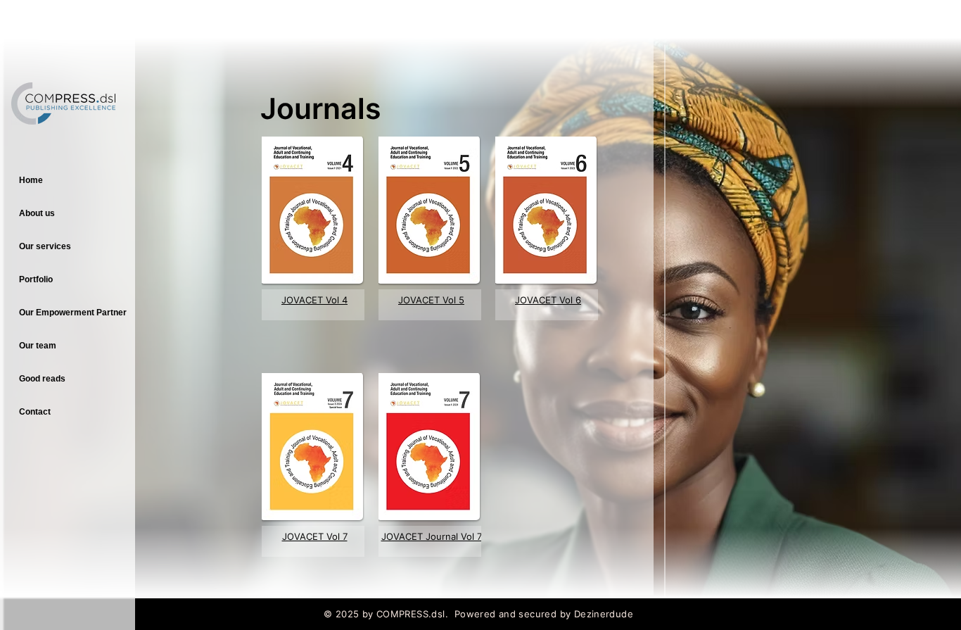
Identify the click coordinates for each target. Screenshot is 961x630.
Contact (35, 412)
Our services (45, 246)
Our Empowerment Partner (73, 312)
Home (31, 180)
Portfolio (36, 279)
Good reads (42, 379)
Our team (37, 346)
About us (37, 213)
